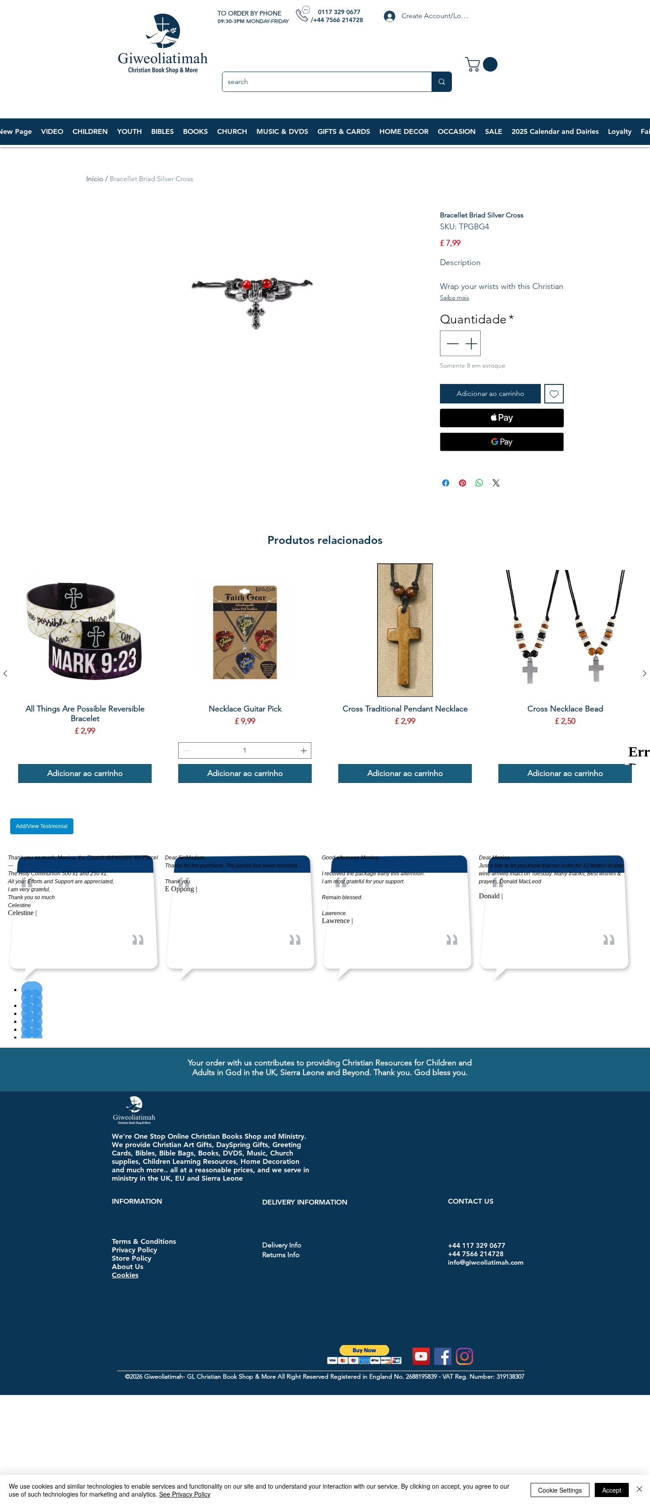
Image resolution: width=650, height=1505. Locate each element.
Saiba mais (454, 297)
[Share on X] (496, 483)
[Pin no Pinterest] (462, 483)
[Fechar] (639, 1490)
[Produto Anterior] (5, 673)
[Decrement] (451, 343)
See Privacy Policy (184, 1494)
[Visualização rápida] (85, 630)
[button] (90, 131)
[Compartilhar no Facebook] (445, 483)
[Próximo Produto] (644, 673)
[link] (483, 64)
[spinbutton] (245, 750)
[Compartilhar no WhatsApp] (479, 483)
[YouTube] (421, 1356)
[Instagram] (464, 1356)
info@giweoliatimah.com (486, 1262)
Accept (611, 1490)
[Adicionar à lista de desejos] (554, 393)
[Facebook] (442, 1356)
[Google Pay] (502, 442)
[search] (441, 81)
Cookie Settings (560, 1490)
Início (94, 179)
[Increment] (472, 343)
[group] (325, 673)
